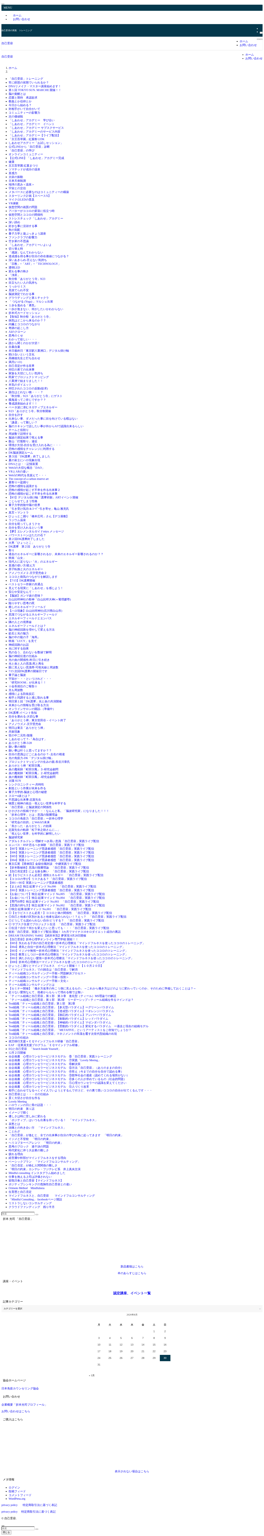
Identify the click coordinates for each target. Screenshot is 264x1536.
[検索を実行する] (36, 1214)
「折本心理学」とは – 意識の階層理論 (33, 814)
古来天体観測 (17, 180)
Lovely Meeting (18, 1101)
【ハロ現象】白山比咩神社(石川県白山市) (35, 610)
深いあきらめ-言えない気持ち (28, 260)
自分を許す (16, 414)
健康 (11, 161)
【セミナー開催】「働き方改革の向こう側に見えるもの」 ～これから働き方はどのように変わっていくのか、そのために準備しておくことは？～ (102, 988)
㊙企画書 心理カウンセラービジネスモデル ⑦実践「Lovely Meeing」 (55, 1060)
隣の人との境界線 (20, 622)
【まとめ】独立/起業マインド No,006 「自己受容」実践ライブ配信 (52, 886)
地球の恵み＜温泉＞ (21, 184)
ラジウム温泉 (17, 520)
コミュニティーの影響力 (24, 112)
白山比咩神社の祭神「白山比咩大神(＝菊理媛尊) (40, 599)
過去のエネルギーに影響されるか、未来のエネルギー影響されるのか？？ (56, 554)
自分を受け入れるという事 (26, 527)
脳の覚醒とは (17, 93)
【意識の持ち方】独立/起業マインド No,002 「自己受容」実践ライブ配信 (57, 905)
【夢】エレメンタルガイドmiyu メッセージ (36, 531)
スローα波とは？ (19, 795)
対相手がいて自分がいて (24, 108)
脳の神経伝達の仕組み (23, 656)
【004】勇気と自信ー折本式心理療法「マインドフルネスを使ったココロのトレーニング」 (67, 946)
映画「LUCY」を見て (23, 640)
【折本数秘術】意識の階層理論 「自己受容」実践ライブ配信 (49, 867)
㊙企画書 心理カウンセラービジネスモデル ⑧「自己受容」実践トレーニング (60, 1056)
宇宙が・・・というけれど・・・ (30, 678)
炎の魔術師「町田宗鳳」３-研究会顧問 (33, 769)
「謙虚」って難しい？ (23, 422)
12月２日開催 (17, 1052)
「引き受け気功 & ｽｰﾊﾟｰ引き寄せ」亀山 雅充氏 (39, 508)
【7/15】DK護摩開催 (22, 580)
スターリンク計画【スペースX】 (30, 195)
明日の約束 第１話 (23, 1108)
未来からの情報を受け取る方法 (29, 705)
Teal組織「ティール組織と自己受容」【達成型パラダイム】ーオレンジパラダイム (61, 1011)
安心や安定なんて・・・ (24, 591)
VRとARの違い (18, 471)
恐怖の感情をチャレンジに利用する (32, 448)
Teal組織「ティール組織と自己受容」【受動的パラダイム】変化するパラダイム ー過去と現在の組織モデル (79, 1026)
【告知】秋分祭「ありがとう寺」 (30, 316)
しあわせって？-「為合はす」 (28, 739)
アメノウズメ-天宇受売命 (25, 724)
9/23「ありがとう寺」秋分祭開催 (30, 411)
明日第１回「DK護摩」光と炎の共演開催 (35, 701)
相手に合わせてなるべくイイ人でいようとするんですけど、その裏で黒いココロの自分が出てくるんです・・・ (80, 1090)
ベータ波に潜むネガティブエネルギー (33, 407)
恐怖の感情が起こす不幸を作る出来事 (33, 493)
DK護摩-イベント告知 (23, 712)
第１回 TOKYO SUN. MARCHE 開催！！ (36, 90)
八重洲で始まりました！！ (26, 380)
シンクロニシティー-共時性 (26, 784)
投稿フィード (17, 1491)
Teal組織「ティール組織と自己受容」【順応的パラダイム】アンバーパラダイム (60, 1014)
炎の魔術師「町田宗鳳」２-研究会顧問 (33, 773)
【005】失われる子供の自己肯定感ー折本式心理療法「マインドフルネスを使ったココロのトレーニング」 (77, 943)
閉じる (6, 1532)
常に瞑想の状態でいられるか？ (29, 82)
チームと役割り (19, 429)
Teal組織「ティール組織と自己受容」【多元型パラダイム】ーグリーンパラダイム (61, 1007)
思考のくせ (16, 335)
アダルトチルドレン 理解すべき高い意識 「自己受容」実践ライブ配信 (54, 841)
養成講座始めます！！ (23, 403)
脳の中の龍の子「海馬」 (24, 637)
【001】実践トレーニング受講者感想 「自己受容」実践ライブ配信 (51, 890)
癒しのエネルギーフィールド (27, 606)
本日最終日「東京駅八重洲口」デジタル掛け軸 (39, 350)
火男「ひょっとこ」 (21, 542)
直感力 (13, 173)
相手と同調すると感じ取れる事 (29, 697)
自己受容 (7, 43)
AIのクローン (17, 331)
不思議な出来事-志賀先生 (25, 799)
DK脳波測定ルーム (21, 452)
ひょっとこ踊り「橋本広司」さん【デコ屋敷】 (39, 516)
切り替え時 (16, 248)
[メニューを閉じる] (2, 3)
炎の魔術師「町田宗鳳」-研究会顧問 (32, 776)
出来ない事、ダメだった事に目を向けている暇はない (43, 418)
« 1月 (92, 1375)
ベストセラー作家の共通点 (26, 584)
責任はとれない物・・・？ (26, 392)
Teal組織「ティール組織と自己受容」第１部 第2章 (42, 1003)
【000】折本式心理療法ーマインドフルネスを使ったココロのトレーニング (57, 962)
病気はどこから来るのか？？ (27, 320)
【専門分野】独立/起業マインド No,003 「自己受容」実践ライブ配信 (54, 901)
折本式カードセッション (24, 312)
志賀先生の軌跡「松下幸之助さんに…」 (34, 829)
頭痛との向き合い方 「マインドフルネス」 (37, 1127)
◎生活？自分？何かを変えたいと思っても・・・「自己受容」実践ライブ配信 (60, 928)
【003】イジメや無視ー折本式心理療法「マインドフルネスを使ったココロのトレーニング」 (68, 950)
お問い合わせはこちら (15, 1411)
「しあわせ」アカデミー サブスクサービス (36, 127)
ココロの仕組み (19, 1037)
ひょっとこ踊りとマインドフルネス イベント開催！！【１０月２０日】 (56, 965)
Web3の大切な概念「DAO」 (27, 467)
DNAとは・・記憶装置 (23, 463)
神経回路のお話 (19, 644)
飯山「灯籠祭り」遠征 (23, 441)
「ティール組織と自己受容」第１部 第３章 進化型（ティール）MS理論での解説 (62, 996)
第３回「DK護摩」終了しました (29, 456)
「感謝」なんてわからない (26, 252)
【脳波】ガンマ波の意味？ (26, 595)
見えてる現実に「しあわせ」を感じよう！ (36, 588)
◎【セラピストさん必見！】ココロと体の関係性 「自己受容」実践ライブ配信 (60, 912)
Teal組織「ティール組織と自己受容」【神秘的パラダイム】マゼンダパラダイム (60, 1022)
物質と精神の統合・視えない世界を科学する (37, 803)
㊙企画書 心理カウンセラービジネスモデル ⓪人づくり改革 (49, 1086)
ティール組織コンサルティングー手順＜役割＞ (39, 977)
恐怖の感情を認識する (23, 486)
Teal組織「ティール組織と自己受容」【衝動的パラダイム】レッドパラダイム (58, 1018)
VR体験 (13, 203)
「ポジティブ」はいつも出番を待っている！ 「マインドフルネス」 (53, 1120)
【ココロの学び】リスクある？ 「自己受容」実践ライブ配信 (48, 878)
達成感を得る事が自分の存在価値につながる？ (39, 256)
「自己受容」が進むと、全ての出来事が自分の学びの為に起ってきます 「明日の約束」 (66, 1135)
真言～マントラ (19, 512)
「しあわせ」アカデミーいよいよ (30, 244)
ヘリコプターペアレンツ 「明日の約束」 (36, 1142)
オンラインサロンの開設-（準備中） (32, 708)
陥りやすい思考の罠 (21, 603)
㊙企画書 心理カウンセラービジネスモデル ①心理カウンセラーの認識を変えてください (67, 1082)
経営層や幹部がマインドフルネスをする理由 (37, 1157)
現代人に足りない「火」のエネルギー (33, 561)
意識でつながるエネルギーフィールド (33, 614)
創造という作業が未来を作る (27, 788)
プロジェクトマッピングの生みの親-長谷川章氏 (39, 761)
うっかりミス (17, 286)
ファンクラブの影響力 (23, 237)
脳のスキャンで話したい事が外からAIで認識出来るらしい (46, 426)
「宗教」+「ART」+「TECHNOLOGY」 (35, 263)
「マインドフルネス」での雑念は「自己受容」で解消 (43, 969)
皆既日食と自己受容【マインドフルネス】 (36, 1180)
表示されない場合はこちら (132, 1471)
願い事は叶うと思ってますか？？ (30, 750)
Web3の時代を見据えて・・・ (28, 475)
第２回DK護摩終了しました (27, 538)
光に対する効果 (19, 648)
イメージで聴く (20, 1112)
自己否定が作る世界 (21, 365)
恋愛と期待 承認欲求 (23, 97)
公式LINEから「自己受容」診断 (29, 146)
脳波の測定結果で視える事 (26, 437)
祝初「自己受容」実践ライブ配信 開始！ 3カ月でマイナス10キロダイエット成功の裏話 (65, 931)
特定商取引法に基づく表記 (40, 1505)
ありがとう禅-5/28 (20, 742)
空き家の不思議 (19, 241)
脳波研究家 (16, 837)
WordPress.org (17, 1498)
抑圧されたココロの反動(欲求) (28, 388)
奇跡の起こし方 (19, 328)
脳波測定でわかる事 (21, 294)
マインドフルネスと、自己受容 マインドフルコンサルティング (52, 1195)
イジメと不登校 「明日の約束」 (30, 1138)
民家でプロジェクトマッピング (29, 377)
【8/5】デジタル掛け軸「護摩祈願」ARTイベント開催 (43, 497)
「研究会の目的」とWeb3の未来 (29, 822)
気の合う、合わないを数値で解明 (30, 652)
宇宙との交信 (17, 188)
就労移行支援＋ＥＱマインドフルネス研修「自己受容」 (44, 1041)
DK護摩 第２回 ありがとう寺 (29, 546)
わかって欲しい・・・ (23, 339)
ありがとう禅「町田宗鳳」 (26, 765)
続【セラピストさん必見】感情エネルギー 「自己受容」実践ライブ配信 (56, 875)
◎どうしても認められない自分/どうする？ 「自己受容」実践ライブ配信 (56, 920)
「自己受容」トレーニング (26, 78)
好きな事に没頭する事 (23, 226)
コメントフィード (20, 1495)
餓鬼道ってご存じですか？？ (27, 399)
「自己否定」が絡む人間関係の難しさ (33, 1165)
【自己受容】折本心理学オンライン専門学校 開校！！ (43, 939)
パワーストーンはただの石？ (27, 535)
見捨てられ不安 (19, 290)
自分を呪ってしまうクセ (24, 523)
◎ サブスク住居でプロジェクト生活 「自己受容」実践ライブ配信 (52, 924)
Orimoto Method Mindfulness (27, 1188)
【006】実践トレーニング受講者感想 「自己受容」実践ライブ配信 (51, 852)
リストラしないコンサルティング (30, 1203)
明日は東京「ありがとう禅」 (27, 727)
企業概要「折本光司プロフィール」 (24, 1404)
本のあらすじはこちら (132, 1273)
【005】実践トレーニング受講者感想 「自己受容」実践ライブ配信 (51, 856)
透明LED (14, 267)
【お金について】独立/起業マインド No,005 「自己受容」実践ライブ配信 (57, 894)
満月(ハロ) (15, 361)
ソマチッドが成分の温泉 (24, 169)
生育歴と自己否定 (21, 1191)
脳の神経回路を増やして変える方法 (32, 629)
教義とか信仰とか (20, 101)
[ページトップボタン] (2, 1525)
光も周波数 (16, 690)
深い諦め (14, 222)
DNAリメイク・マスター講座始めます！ (35, 86)
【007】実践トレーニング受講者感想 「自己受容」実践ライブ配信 (51, 848)
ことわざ (14, 1131)
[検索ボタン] (261, 39)
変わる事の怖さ (19, 271)
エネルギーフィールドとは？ (27, 625)
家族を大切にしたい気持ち (26, 373)
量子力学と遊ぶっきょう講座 (27, 233)
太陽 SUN (15, 780)
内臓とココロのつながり (24, 324)
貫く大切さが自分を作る (24, 1097)
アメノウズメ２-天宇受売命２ (28, 572)
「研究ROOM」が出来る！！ (27, 682)
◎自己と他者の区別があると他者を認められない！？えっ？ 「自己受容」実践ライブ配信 (67, 916)
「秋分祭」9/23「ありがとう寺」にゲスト (35, 395)
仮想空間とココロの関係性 (26, 214)
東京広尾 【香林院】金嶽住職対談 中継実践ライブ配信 (45, 863)
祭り (11, 550)
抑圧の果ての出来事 (21, 369)
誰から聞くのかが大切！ (24, 343)
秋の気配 (14, 229)
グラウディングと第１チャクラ (29, 297)
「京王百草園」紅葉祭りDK (27, 139)
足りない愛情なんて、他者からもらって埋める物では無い (46, 992)
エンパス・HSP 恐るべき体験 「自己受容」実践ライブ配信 (46, 844)
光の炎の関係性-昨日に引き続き (29, 659)
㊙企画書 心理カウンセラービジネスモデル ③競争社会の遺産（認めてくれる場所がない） (69, 1075)
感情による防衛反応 (21, 693)
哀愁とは (16, 1123)
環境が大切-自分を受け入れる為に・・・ (35, 445)
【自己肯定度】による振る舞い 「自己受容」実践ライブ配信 (49, 871)
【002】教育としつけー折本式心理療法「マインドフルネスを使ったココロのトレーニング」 (68, 954)
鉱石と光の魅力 (19, 633)
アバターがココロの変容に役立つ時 (32, 210)
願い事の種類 (17, 746)
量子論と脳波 (17, 674)
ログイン (14, 1487)
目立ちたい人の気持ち (23, 282)
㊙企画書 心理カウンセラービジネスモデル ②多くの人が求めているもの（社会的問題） (67, 1079)
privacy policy (9, 1505)
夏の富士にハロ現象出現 (24, 460)
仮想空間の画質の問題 (23, 207)
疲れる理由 (16, 1154)
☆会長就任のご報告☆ (23, 686)
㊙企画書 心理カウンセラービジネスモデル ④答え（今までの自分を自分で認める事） (66, 1071)
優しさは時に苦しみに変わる (27, 1116)
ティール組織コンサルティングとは (32, 984)
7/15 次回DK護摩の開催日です (28, 671)
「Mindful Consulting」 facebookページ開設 (35, 1199)
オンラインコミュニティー (26, 154)
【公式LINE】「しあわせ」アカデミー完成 (36, 158)
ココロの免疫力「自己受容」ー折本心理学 (36, 818)
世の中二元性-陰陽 (21, 735)
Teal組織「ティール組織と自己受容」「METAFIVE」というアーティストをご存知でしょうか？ (70, 1029)
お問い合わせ (21, 19)
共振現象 (14, 731)
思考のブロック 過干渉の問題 (29, 1146)
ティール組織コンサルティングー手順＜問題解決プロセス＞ (47, 973)
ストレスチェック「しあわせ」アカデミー (36, 218)
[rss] (261, 28)
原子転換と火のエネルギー (26, 569)
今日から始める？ (20, 105)
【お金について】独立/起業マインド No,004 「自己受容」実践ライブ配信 (57, 897)
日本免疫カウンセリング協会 (20, 1388)
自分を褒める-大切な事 (23, 716)
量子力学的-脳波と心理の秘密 (28, 792)
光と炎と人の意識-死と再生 (26, 663)
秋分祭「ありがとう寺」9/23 (27, 278)
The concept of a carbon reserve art (28, 478)
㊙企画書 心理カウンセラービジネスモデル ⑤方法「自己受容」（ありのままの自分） (66, 1067)
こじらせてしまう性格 (23, 501)
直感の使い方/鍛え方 (22, 565)
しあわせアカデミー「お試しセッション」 (36, 142)
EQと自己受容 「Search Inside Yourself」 (35, 1048)
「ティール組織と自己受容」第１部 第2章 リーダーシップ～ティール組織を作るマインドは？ (71, 999)
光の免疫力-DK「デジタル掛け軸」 (31, 758)
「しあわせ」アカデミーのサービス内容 (34, 131)
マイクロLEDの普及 (21, 199)
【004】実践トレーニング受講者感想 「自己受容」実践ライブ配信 (51, 860)
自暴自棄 (14, 346)
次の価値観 (16, 116)
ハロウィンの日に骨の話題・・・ (30, 1104)
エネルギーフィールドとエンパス (30, 618)
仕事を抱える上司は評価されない (30, 1176)
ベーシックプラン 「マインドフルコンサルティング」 (44, 1161)
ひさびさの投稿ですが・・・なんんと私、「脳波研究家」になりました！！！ (59, 810)
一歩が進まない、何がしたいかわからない (36, 309)
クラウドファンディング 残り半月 (32, 1206)
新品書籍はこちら (132, 1266)
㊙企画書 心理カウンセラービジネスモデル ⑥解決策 (44, 1063)
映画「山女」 (17, 557)
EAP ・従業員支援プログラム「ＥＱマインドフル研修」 (45, 1045)
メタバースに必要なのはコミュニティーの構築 (39, 192)
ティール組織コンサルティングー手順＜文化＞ (39, 980)
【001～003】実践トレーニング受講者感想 (36, 882)
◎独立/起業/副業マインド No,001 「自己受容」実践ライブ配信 (50, 909)
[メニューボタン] (258, 39)
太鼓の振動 (16, 176)
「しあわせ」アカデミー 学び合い (32, 120)
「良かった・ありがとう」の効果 (30, 826)
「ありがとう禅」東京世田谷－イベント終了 (37, 720)
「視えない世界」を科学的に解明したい (34, 833)
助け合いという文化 (21, 354)
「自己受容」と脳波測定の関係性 (30, 807)
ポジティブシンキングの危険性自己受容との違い (40, 1184)
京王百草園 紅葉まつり (23, 165)
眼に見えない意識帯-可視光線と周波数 (33, 667)
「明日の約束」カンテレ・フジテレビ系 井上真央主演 (44, 1169)
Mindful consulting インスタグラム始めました (37, 1172)
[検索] (261, 33)
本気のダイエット (20, 384)
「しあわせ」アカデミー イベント (32, 124)
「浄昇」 (14, 275)
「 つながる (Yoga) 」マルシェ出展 (31, 301)
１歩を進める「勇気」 (23, 305)
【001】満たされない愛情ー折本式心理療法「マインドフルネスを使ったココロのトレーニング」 (71, 958)
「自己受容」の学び (21, 150)
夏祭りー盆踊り (19, 482)
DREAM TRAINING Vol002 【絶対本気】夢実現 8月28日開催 (47, 935)
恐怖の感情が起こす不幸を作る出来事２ (34, 489)
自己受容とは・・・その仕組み (29, 1094)
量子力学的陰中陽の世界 (24, 504)
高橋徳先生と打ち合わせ (24, 358)
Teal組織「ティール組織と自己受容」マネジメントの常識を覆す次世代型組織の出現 (63, 1033)
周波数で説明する (20, 433)
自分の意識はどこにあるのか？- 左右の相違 (37, 754)
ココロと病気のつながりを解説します (33, 576)
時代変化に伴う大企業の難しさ (29, 1150)
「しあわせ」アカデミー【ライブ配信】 (34, 135)
